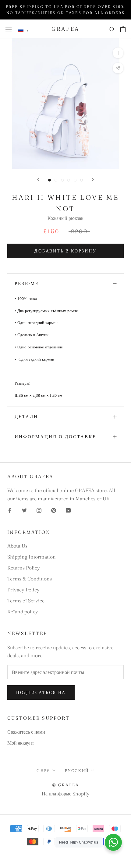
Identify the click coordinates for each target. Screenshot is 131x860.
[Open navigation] (8, 28)
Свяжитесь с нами (26, 732)
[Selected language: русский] (23, 30)
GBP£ (43, 770)
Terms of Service (25, 600)
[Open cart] (123, 29)
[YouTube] (68, 510)
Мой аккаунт (20, 743)
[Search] (112, 29)
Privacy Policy (23, 590)
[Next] (93, 179)
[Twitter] (24, 510)
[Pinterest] (53, 510)
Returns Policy (23, 568)
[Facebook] (9, 510)
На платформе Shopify (66, 794)
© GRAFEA (65, 784)
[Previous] (38, 179)
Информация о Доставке (55, 436)
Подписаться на (41, 692)
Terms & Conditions (29, 579)
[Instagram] (39, 510)
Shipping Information (31, 557)
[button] (23, 30)
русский (77, 770)
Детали (26, 416)
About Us (17, 546)
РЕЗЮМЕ (27, 283)
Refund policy (22, 611)
